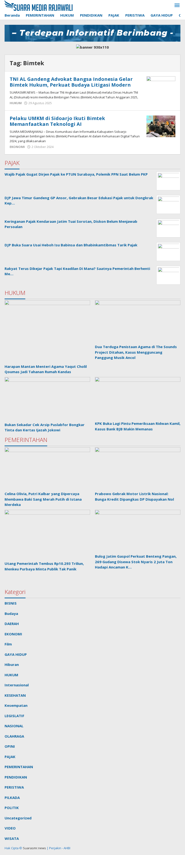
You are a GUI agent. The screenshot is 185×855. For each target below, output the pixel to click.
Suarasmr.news (34, 848)
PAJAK (10, 756)
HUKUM (16, 103)
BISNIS (11, 603)
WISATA (12, 838)
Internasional (17, 685)
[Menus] (177, 5)
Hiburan (12, 664)
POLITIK (12, 807)
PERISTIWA (14, 787)
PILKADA (12, 797)
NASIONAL (14, 725)
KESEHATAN (15, 695)
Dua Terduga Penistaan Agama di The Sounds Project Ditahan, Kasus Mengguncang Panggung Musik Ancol (136, 352)
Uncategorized (18, 818)
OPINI (10, 746)
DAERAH (12, 623)
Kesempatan (16, 705)
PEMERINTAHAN (19, 766)
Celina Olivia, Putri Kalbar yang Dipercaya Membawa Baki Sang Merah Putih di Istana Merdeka (43, 499)
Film (8, 644)
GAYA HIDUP (16, 654)
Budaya (11, 613)
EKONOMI (17, 147)
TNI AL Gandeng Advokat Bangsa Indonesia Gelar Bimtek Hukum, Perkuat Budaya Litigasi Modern (71, 82)
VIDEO (10, 828)
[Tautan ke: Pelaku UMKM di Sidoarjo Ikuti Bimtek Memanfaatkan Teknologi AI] (160, 125)
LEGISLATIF (14, 715)
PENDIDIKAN (16, 777)
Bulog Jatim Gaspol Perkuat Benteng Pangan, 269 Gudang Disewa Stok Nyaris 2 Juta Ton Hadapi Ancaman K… (136, 561)
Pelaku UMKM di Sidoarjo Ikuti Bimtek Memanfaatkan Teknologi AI (57, 121)
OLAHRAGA (14, 736)
